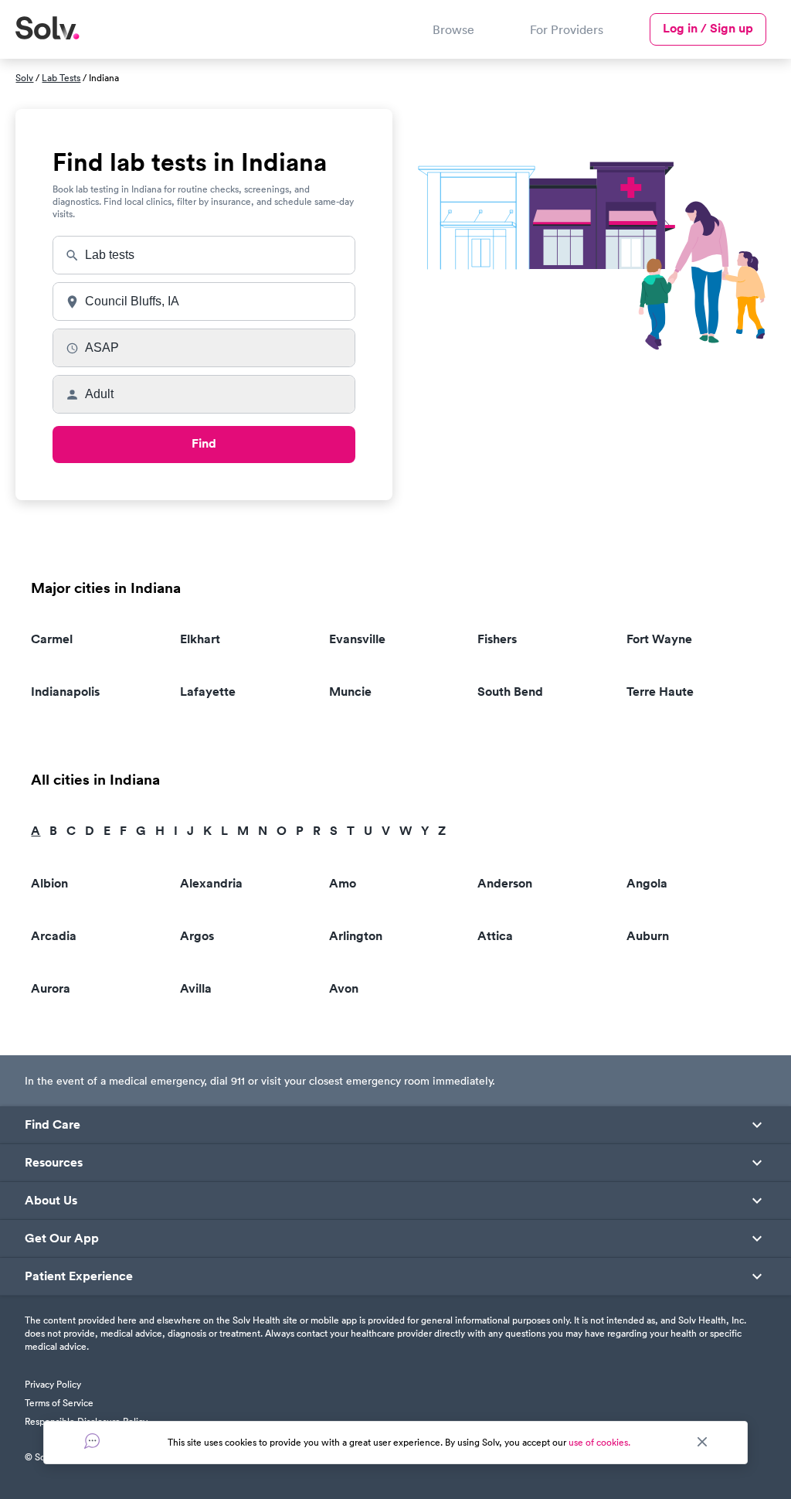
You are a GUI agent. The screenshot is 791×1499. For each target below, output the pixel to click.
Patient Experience (79, 1276)
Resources (54, 1163)
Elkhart (200, 639)
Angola (646, 883)
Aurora (50, 988)
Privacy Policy (53, 1384)
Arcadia (53, 936)
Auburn (647, 936)
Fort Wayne (659, 639)
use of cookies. (599, 1442)
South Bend (510, 691)
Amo (342, 883)
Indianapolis (65, 691)
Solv (24, 77)
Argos (197, 936)
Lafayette (208, 691)
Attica (495, 936)
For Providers (566, 29)
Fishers (497, 639)
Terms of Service (59, 1402)
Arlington (355, 936)
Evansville (357, 639)
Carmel (52, 639)
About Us (51, 1200)
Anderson (504, 883)
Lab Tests (61, 77)
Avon (343, 988)
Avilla (196, 988)
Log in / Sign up (708, 28)
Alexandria (211, 883)
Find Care (52, 1125)
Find (204, 443)
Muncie (350, 691)
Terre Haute (660, 691)
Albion (49, 883)
